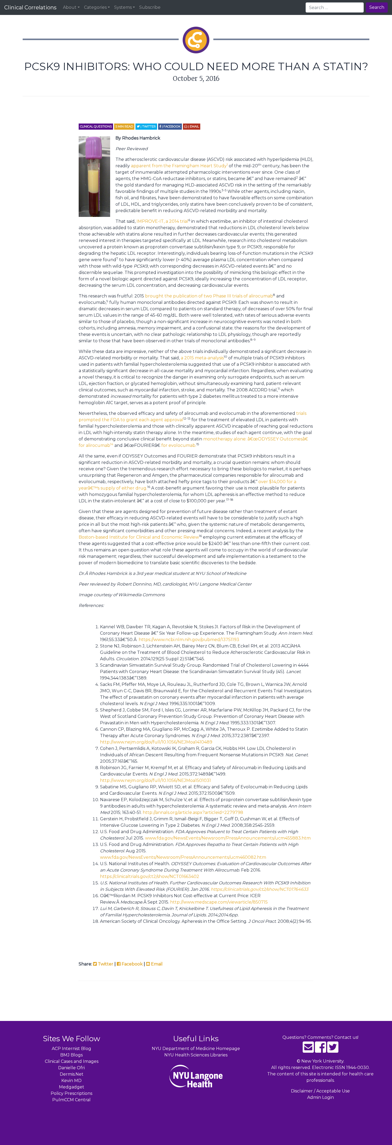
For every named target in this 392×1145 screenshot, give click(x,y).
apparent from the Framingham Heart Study (179, 165)
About (70, 7)
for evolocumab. (178, 445)
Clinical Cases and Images (71, 1061)
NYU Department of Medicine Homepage (196, 1048)
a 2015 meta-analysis (202, 357)
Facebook (132, 964)
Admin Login (320, 1097)
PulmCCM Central (71, 1099)
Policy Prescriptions (71, 1093)
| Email (193, 126)
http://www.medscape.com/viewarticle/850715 (219, 902)
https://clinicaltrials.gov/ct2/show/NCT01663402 (149, 876)
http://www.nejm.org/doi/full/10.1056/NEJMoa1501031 (155, 780)
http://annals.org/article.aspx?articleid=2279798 (193, 812)
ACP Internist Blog (71, 1048)
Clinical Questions (96, 126)
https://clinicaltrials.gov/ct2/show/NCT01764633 (259, 889)
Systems (123, 7)
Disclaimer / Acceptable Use (320, 1091)
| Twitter (148, 126)
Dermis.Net (71, 1074)
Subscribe (150, 7)
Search (376, 7)
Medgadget (71, 1087)
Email (156, 964)
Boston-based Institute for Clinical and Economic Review (139, 537)
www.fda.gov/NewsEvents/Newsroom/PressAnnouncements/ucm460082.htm (183, 857)
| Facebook (171, 126)
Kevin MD (71, 1080)
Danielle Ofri (71, 1067)
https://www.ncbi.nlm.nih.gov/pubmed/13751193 (189, 639)
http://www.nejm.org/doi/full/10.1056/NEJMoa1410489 (156, 742)
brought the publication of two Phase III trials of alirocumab (209, 296)
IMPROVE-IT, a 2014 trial (162, 221)
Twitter (105, 964)
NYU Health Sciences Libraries (195, 1054)
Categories (95, 7)
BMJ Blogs (71, 1054)
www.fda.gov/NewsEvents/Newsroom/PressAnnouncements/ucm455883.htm (228, 838)
